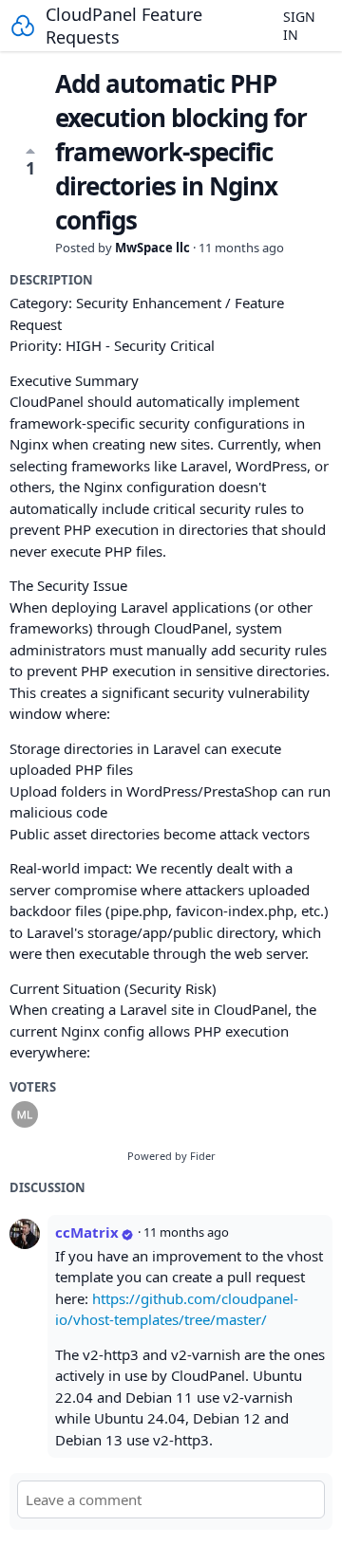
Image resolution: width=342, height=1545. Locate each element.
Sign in (299, 26)
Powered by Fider (171, 1156)
